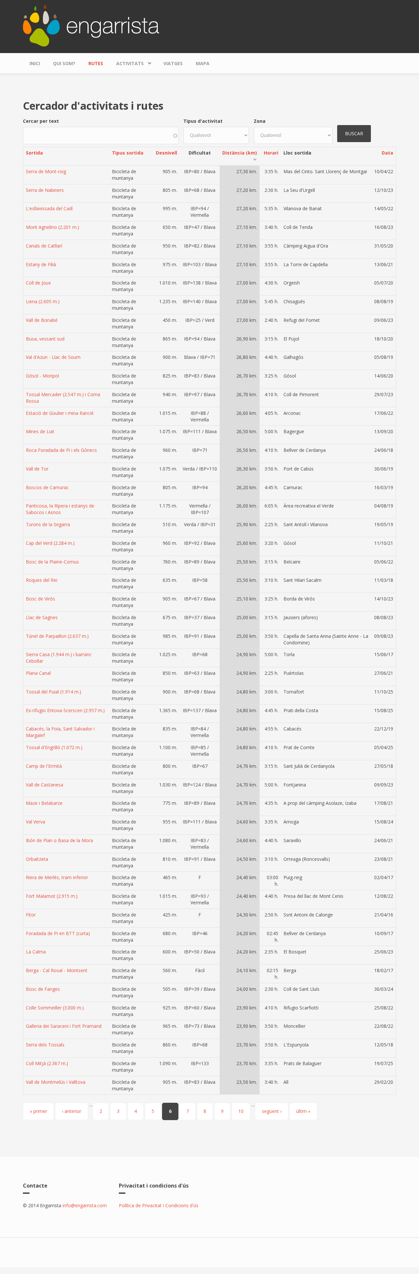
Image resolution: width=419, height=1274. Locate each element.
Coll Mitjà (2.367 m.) (47, 1063)
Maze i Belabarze (44, 803)
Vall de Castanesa (44, 785)
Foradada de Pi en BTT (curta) (58, 933)
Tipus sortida (127, 153)
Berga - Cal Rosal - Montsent (56, 970)
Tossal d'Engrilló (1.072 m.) (54, 747)
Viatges (173, 63)
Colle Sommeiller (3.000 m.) (55, 1008)
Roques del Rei (41, 580)
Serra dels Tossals (45, 1045)
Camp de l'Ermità (44, 766)
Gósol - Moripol (42, 376)
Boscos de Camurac (47, 487)
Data (387, 153)
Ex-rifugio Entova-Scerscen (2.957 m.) (65, 710)
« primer (38, 1111)
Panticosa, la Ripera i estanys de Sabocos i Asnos (60, 509)
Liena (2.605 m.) (43, 301)
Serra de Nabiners (45, 190)
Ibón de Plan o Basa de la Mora (59, 840)
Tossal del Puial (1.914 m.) (53, 692)
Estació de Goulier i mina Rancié (60, 413)
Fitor (31, 915)
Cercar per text (41, 121)
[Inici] (91, 25)
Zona (259, 121)
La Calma (36, 952)
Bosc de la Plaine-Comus (52, 562)
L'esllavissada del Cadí (49, 208)
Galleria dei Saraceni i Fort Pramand (63, 1026)
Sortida (34, 153)
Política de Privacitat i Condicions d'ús (158, 1205)
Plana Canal (38, 673)
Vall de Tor (37, 469)
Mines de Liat (40, 431)
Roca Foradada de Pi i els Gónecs (61, 450)
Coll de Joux (38, 283)
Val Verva (35, 822)
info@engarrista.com (85, 1205)
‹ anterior (71, 1111)
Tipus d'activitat (203, 121)
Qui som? (64, 63)
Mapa (203, 63)
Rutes (95, 63)
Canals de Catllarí (44, 246)
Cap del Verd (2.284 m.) (50, 543)
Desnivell (166, 153)
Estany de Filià (41, 264)
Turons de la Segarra (48, 524)
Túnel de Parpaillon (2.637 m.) (57, 636)
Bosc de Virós (40, 599)
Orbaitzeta (37, 859)
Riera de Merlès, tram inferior (57, 877)
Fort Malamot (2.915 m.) (52, 896)
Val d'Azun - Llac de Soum (53, 357)
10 (241, 1111)
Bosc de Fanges (43, 989)
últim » (303, 1111)
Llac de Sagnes (42, 617)
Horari (271, 153)
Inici (34, 63)
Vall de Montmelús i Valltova (55, 1082)
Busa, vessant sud (45, 339)
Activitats (127, 61)
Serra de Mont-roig (46, 171)
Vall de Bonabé (42, 320)
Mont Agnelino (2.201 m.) (52, 227)
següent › (272, 1111)
